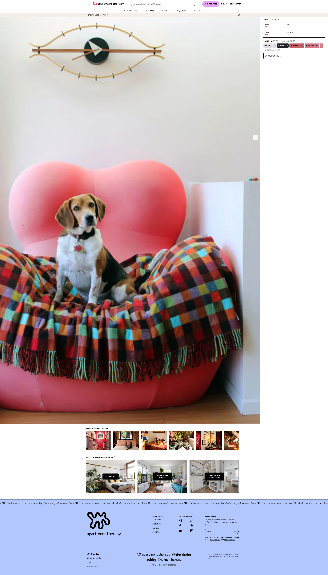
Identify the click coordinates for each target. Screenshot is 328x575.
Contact (156, 527)
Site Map (156, 531)
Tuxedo (281, 45)
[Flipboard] (191, 530)
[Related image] (98, 440)
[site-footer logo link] (93, 554)
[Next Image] (255, 137)
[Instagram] (180, 520)
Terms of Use (215, 540)
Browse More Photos (97, 15)
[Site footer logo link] (118, 523)
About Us (156, 523)
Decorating (149, 10)
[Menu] (88, 3)
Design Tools (181, 10)
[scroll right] (237, 440)
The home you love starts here (19, 503)
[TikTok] (191, 520)
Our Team (156, 519)
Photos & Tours (130, 10)
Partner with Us (94, 566)
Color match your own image (275, 56)
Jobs (89, 562)
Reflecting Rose (312, 45)
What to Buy (199, 10)
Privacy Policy (229, 540)
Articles (165, 10)
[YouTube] (180, 530)
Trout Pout (294, 45)
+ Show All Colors (271, 50)
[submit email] (235, 531)
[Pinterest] (191, 525)
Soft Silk (267, 45)
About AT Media (94, 558)
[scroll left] (88, 440)
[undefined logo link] (108, 3)
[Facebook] (180, 525)
